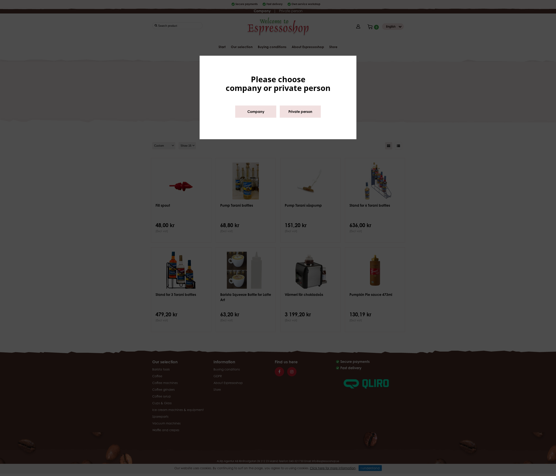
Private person (300, 111)
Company (255, 111)
